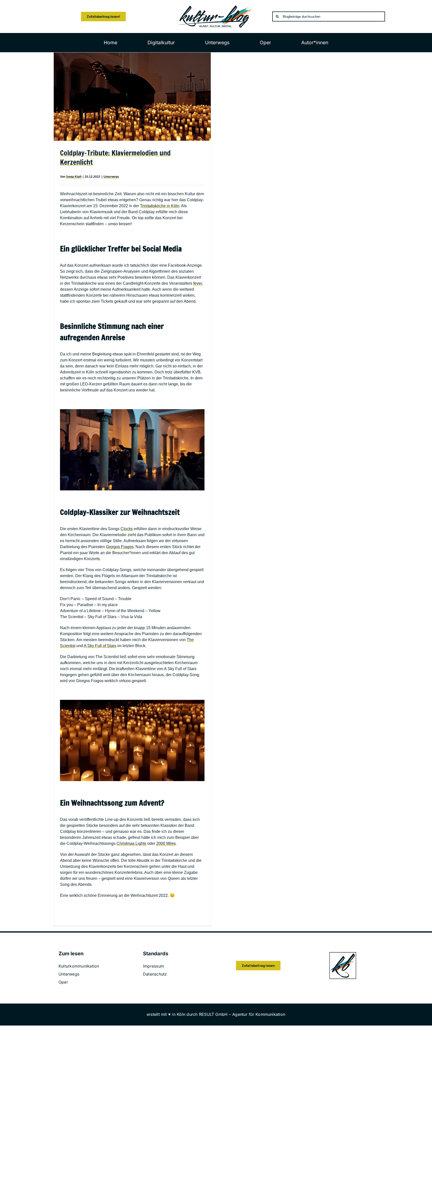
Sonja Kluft (74, 176)
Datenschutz (155, 974)
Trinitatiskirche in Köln (159, 206)
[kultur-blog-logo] (216, 7)
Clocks (126, 529)
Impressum (153, 966)
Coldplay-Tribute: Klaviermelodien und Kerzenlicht (115, 157)
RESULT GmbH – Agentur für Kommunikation (242, 1014)
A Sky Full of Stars (100, 646)
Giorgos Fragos (120, 547)
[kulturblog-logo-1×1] (342, 954)
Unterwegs (111, 176)
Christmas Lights (131, 843)
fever (197, 283)
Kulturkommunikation (78, 966)
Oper (63, 982)
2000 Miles (166, 843)
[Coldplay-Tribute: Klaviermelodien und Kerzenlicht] (132, 96)
